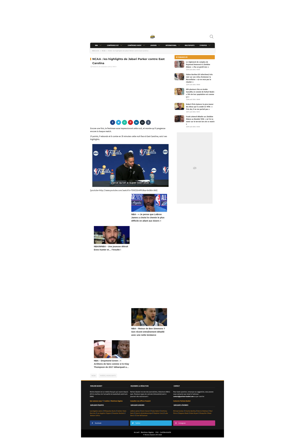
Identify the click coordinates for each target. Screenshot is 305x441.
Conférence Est (113, 45)
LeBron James (135, 411)
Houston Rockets (118, 413)
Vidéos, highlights (108, 376)
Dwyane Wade (183, 413)
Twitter (137, 423)
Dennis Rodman (202, 411)
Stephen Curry (158, 413)
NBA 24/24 (95, 51)
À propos (203, 45)
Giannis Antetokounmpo (143, 413)
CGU (156, 432)
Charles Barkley (190, 411)
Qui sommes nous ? (96, 401)
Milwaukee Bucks (110, 411)
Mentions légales (147, 432)
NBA (96, 45)
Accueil (136, 432)
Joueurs (153, 45)
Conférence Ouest (134, 45)
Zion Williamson (141, 415)
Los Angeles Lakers (96, 411)
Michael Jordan (178, 411)
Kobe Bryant (194, 413)
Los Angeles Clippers (104, 413)
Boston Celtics (95, 415)
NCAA (103, 51)
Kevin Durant (145, 411)
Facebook (98, 423)
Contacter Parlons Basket (182, 401)
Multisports (189, 45)
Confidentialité (165, 432)
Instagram (182, 423)
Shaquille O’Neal (205, 413)
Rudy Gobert (155, 411)
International (171, 45)
